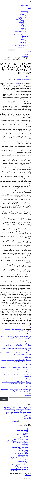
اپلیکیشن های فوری (22, 430)
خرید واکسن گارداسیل (22, 459)
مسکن (22, 23)
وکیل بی (25, 436)
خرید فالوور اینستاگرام (21, 434)
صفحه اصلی (24, 11)
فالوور (26, 431)
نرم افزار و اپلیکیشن (18, 34)
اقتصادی (22, 14)
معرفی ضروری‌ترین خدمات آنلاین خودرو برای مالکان (16, 407)
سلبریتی (22, 43)
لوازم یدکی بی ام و (23, 450)
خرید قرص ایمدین (23, 467)
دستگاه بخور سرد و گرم (21, 466)
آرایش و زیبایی (20, 37)
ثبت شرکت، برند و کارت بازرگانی (19, 458)
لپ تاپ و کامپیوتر (19, 31)
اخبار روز (25, 12)
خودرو (22, 28)
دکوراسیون (21, 40)
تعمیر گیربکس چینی (22, 456)
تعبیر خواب (28, 76)
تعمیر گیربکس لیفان (22, 455)
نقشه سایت (24, 5)
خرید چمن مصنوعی (22, 461)
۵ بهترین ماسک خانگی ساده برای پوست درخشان (18, 412)
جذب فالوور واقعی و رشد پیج (20, 464)
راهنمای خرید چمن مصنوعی (20, 447)
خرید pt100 (25, 444)
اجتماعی (22, 15)
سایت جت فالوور (23, 437)
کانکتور (26, 462)
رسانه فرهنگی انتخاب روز (21, 439)
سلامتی (22, 42)
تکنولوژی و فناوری (23, 26)
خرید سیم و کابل (23, 448)
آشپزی (22, 39)
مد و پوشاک (21, 47)
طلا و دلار (21, 22)
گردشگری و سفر (19, 45)
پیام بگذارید (28, 395)
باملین (29, 8)
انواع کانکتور (24, 451)
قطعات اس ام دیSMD (21, 453)
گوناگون (22, 25)
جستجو (29, 396)
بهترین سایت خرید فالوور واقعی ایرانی (17, 441)
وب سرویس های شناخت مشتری (19, 469)
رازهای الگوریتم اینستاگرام (20, 442)
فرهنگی (22, 20)
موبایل (22, 29)
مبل (27, 428)
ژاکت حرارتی (24, 445)
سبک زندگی (24, 36)
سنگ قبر (25, 433)
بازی (23, 33)
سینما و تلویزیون (20, 18)
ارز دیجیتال (21, 17)
